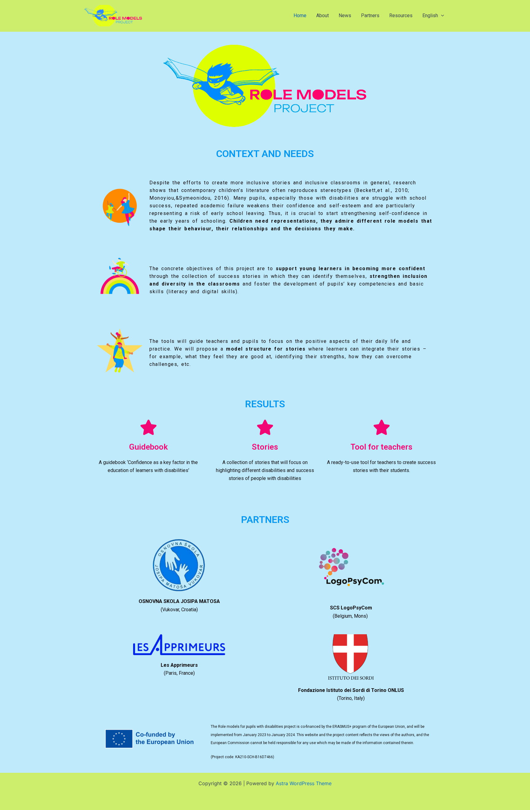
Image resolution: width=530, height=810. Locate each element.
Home (300, 15)
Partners (370, 15)
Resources (401, 15)
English (430, 15)
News (345, 15)
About (322, 15)
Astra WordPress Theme (304, 783)
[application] (441, 15)
